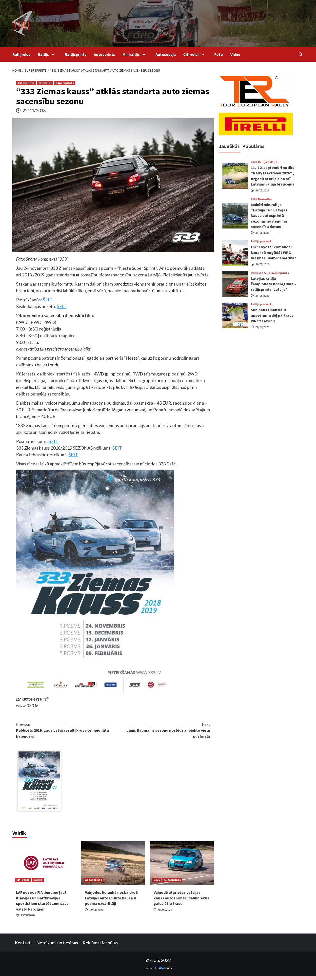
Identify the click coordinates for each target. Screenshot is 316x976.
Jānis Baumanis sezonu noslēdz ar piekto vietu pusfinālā (168, 730)
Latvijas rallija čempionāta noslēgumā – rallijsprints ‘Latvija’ (273, 284)
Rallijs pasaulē (261, 241)
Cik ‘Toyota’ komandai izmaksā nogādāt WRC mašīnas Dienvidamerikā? (273, 252)
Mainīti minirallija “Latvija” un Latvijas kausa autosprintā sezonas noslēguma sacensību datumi (269, 215)
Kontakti (23, 942)
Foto (218, 54)
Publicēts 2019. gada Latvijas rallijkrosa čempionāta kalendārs (62, 730)
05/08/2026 (165, 910)
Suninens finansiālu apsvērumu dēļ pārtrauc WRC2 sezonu (272, 315)
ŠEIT (47, 299)
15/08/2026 (28, 915)
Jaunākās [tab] (229, 146)
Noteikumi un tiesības (57, 942)
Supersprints (65, 83)
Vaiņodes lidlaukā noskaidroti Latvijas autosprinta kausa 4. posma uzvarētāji (111, 898)
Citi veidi (190, 54)
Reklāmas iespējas (100, 942)
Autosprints (104, 54)
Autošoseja (166, 54)
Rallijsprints (75, 54)
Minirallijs (131, 54)
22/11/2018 (34, 110)
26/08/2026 (262, 190)
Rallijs (43, 54)
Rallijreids (21, 54)
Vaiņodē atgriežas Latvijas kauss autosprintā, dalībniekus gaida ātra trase (181, 898)
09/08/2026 (96, 910)
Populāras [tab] (253, 146)
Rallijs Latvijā (260, 272)
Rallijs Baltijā (267, 162)
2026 (157, 880)
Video (235, 54)
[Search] (300, 54)
